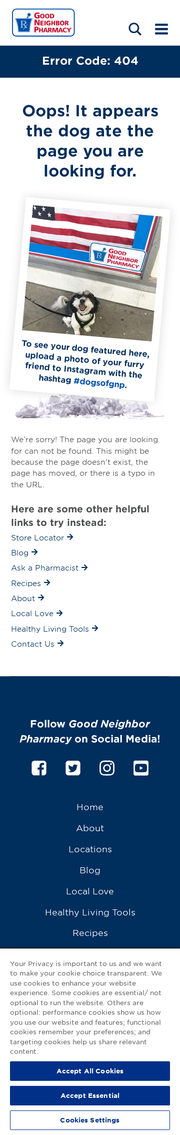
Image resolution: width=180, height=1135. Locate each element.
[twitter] (73, 766)
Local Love (90, 890)
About (90, 827)
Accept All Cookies (90, 1071)
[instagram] (107, 766)
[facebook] (39, 766)
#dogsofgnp (99, 382)
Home (90, 806)
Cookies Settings (90, 1120)
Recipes (90, 932)
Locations (90, 848)
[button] (135, 29)
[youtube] (141, 766)
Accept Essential (90, 1095)
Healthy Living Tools (90, 911)
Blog (90, 869)
